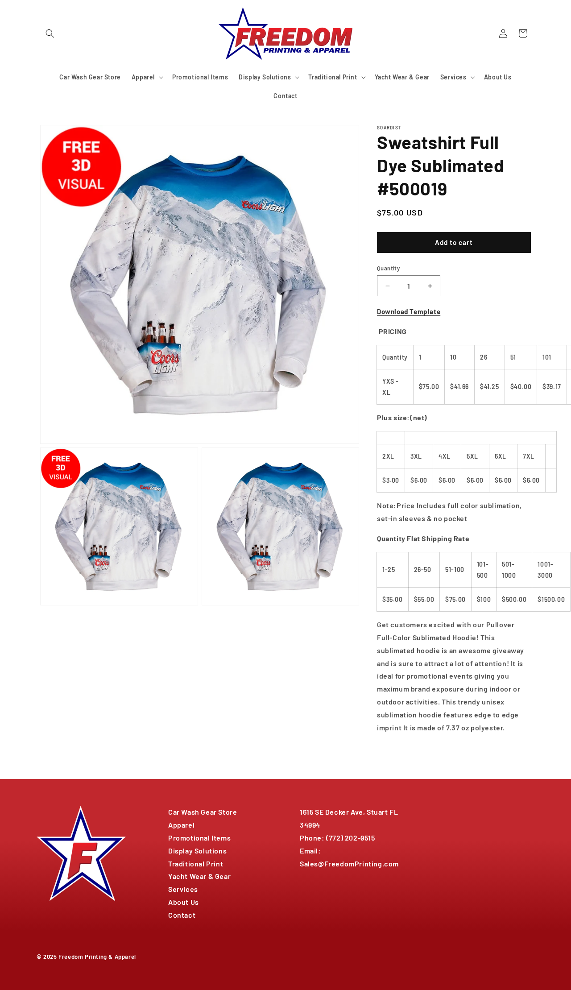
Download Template (408, 311)
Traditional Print (195, 863)
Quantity (388, 268)
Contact (181, 915)
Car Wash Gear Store (202, 812)
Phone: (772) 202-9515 (337, 837)
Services (183, 889)
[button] (50, 33)
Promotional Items (199, 837)
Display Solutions (197, 850)
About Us (183, 902)
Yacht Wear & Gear (199, 876)
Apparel (181, 824)
